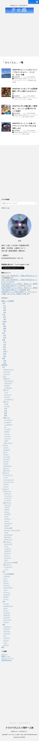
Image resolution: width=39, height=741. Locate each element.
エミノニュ (19, 99)
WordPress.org (6, 660)
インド (6, 392)
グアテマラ (6, 613)
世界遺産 (30, 80)
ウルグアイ (6, 629)
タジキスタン (8, 388)
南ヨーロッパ (7, 503)
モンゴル (7, 406)
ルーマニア (7, 558)
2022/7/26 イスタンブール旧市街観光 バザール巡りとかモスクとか (24, 91)
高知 (4, 331)
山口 (4, 305)
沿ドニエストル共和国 (11, 562)
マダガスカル (7, 466)
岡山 (4, 308)
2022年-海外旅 (18, 78)
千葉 (4, 342)
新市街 (27, 117)
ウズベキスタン (9, 381)
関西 (3, 358)
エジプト (6, 447)
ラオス (6, 440)
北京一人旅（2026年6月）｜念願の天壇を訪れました (19, 276)
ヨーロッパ (5, 489)
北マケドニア (8, 539)
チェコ (6, 546)
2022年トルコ (26, 78)
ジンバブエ (6, 457)
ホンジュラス (7, 620)
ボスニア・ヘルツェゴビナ (12, 530)
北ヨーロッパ (7, 491)
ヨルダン (6, 597)
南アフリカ (6, 470)
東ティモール (8, 443)
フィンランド (8, 496)
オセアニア (5, 473)
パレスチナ (6, 594)
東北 (3, 333)
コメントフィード (7, 658)
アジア (4, 376)
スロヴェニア (8, 523)
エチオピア (6, 450)
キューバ (6, 610)
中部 (3, 314)
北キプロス (7, 537)
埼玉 (4, 344)
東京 (4, 347)
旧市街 (14, 82)
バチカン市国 (8, 528)
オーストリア (8, 567)
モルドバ (7, 555)
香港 (5, 415)
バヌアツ (6, 484)
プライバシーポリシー (24, 723)
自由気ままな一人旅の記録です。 (19, 731)
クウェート (6, 585)
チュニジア (6, 459)
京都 (4, 360)
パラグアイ (6, 638)
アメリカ (6, 604)
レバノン (6, 599)
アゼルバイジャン (8, 369)
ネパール (7, 397)
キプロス (7, 509)
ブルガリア (7, 551)
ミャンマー (7, 438)
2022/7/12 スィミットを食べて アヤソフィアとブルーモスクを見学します (24, 125)
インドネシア (8, 420)
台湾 (5, 411)
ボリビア (6, 645)
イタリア (7, 507)
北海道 (4, 321)
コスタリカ (6, 615)
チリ (4, 636)
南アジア (6, 390)
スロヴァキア (8, 544)
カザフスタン (8, 383)
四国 (3, 324)
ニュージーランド (8, 482)
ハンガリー (7, 548)
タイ (5, 427)
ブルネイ (7, 431)
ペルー (5, 643)
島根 (4, 310)
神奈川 (5, 351)
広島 (4, 312)
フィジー (6, 486)
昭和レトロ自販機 (7, 301)
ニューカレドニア (8, 480)
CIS (3, 367)
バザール (24, 99)
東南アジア (6, 418)
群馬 (4, 354)
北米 (3, 601)
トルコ (24, 77)
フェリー (24, 80)
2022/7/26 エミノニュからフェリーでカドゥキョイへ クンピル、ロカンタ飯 (24, 72)
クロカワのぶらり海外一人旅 (19, 727)
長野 (4, 319)
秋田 (4, 337)
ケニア (5, 452)
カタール (6, 583)
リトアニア (7, 500)
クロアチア (7, 514)
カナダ (5, 608)
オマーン (6, 581)
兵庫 (4, 363)
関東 (3, 340)
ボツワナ (6, 463)
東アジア (6, 401)
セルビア (7, 525)
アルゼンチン (7, 627)
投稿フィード (6, 656)
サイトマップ (12, 723)
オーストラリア (8, 475)
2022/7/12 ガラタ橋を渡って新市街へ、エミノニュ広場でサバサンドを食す (24, 108)
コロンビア (6, 633)
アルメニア (6, 372)
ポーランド (7, 553)
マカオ (6, 404)
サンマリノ (7, 519)
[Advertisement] (19, 36)
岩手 (4, 335)
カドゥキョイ (18, 80)
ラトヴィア (7, 498)
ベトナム (7, 434)
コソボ (6, 516)
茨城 (4, 356)
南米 (3, 624)
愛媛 (4, 328)
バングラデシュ (9, 399)
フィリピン (7, 429)
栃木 (4, 349)
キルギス (7, 385)
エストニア (7, 493)
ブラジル (6, 640)
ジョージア (6, 374)
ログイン (4, 654)
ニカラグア (6, 617)
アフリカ (5, 445)
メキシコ (6, 622)
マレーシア (7, 436)
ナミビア (6, 461)
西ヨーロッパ (7, 565)
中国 (3, 303)
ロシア (6, 560)
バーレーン (6, 592)
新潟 (4, 317)
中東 (28, 77)
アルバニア (7, 505)
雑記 (2, 647)
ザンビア (6, 454)
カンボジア (7, 422)
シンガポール (8, 424)
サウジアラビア (8, 587)
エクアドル (6, 631)
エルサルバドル (8, 606)
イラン (5, 578)
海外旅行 (32, 77)
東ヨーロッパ (7, 542)
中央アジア (6, 378)
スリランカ (7, 395)
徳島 (4, 326)
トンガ (5, 477)
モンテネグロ (8, 535)
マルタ (6, 532)
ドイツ (6, 569)
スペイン (7, 521)
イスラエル (6, 576)
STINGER (22, 737)
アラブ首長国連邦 (8, 574)
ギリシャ (7, 512)
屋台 (35, 80)
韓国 (5, 413)
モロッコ (6, 468)
